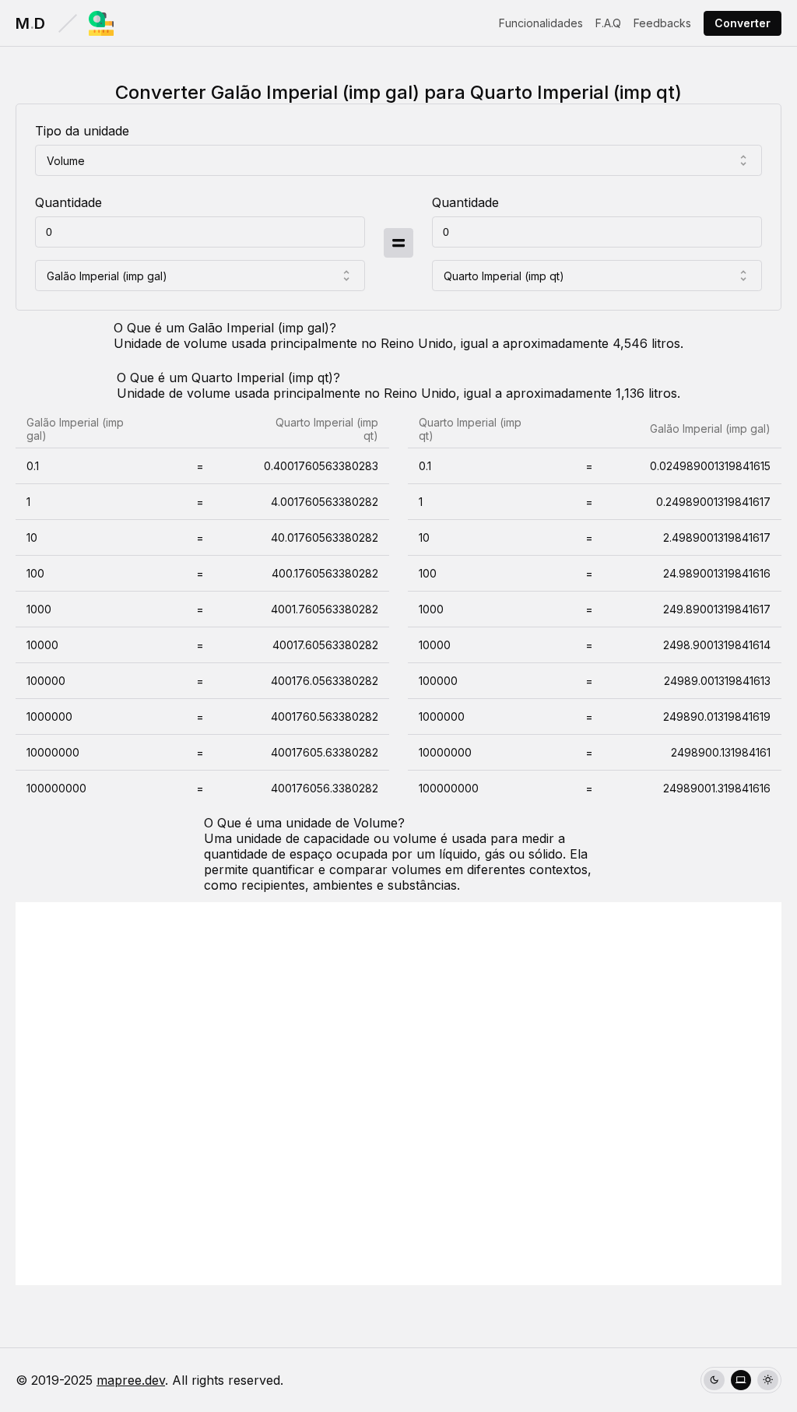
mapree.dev (131, 1380)
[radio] (714, 1380)
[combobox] (398, 160)
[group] (740, 1380)
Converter (742, 23)
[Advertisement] (398, 1093)
